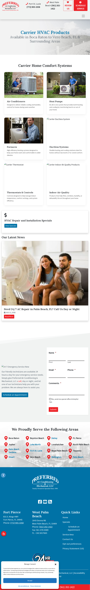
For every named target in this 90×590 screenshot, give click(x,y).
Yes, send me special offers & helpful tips (63, 400)
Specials (66, 522)
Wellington (56, 457)
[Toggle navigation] (83, 16)
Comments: (55, 383)
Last (69, 362)
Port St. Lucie (36, 450)
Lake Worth (35, 444)
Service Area (68, 534)
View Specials (10, 225)
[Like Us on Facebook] (40, 502)
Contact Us (68, 539)
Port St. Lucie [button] (34, 5)
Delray (54, 438)
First (51, 362)
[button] (55, 564)
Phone (71, 370)
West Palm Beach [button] (52, 5)
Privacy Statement (35, 586)
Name (52, 352)
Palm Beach (78, 457)
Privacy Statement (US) (73, 548)
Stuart (11, 457)
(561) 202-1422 (67, 587)
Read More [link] (9, 316)
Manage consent (3, 533)
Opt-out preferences (23, 586)
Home (65, 517)
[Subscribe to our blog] (50, 502)
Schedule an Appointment (15, 394)
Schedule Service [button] (81, 7)
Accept (30, 581)
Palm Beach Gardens (14, 451)
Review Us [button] (68, 7)
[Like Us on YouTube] (45, 502)
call (19, 381)
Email (52, 370)
